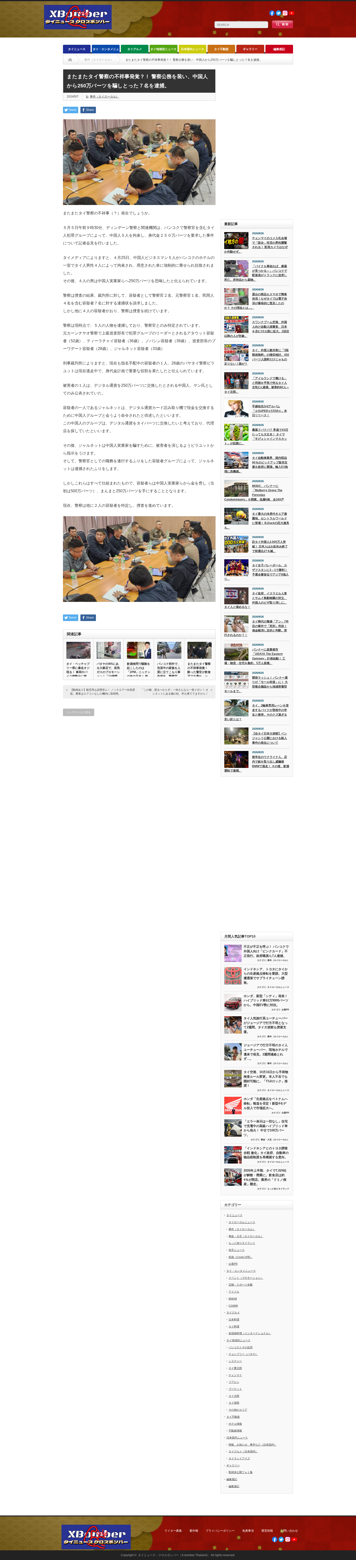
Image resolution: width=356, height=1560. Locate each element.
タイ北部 (234, 1395)
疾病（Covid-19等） (241, 1257)
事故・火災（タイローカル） (275, 1139)
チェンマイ (235, 1375)
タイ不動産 (221, 49)
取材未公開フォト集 (241, 1472)
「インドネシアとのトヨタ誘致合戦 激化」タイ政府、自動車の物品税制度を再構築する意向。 (266, 1152)
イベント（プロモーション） (246, 1277)
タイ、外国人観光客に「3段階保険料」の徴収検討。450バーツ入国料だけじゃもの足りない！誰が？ (256, 356)
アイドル (234, 1291)
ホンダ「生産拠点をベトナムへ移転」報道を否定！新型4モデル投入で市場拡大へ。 (266, 1103)
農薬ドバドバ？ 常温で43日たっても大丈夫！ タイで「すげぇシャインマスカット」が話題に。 (256, 436)
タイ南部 (234, 1402)
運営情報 (267, 1530)
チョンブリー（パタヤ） (243, 1354)
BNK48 (233, 1298)
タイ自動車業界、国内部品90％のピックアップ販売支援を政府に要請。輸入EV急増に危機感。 (256, 464)
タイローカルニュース (278, 987)
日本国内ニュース (192, 49)
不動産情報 (235, 1430)
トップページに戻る (79, 712)
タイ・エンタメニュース (106, 50)
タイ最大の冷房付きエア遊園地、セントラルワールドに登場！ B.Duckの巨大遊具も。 (256, 520)
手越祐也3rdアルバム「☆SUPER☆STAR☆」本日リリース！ (269, 411)
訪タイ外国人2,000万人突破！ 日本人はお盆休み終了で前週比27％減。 (270, 546)
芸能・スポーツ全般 (241, 1284)
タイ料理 (234, 1326)
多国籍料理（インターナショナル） (250, 1333)
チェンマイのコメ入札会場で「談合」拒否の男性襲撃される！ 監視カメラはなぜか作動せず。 (256, 244)
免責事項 (248, 1530)
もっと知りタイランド (278, 1189)
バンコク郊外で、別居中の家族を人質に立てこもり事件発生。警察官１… (168, 672)
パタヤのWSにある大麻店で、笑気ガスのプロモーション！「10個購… (108, 670)
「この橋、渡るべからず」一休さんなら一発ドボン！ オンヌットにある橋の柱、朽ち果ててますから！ (174, 691)
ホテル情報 (235, 1423)
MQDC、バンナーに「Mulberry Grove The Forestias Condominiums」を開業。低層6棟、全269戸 (254, 492)
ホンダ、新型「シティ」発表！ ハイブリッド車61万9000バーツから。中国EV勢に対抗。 (266, 1000)
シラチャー (235, 1361)
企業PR (285, 1009)
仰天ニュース (237, 1250)
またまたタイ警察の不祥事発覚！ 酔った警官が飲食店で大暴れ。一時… (199, 672)
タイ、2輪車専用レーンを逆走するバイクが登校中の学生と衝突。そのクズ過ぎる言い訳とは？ (256, 712)
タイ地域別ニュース (163, 49)
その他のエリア (238, 1409)
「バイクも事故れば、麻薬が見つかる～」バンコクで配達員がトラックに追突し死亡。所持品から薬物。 (255, 273)
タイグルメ (134, 49)
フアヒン (234, 1381)
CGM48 (233, 1305)
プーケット (235, 1388)
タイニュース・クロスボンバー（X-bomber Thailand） (174, 1555)
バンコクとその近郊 (241, 1347)
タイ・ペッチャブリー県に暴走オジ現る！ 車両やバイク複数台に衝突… (78, 672)
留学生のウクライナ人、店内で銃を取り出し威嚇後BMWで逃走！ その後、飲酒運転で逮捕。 (256, 763)
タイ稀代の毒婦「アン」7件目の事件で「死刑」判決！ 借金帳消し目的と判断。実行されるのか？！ (256, 628)
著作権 (193, 1530)
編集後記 (279, 49)
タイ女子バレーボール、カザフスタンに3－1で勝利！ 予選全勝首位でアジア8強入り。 (256, 572)
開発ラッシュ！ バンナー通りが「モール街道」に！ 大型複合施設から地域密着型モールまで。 (256, 684)
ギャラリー (250, 49)
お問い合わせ (289, 1530)
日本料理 (234, 1319)
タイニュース (76, 49)
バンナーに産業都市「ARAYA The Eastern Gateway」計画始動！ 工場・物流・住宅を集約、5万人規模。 (254, 656)
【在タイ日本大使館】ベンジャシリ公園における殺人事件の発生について (269, 738)
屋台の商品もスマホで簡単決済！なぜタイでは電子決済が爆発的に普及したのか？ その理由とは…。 (255, 301)
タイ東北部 (235, 1368)
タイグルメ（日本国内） (243, 1451)
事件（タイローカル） (104, 96)
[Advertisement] (256, 141)
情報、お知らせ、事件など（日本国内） (253, 1444)
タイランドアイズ (239, 1458)
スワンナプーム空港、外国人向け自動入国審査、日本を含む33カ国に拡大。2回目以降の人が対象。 (256, 328)
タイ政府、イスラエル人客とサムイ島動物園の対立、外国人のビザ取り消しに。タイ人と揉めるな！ (255, 600)
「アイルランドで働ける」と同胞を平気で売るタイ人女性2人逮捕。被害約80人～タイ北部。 (256, 385)
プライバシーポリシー (220, 1530)
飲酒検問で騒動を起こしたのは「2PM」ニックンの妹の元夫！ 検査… (138, 672)
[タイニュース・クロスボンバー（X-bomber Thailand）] (78, 27)
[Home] (70, 60)
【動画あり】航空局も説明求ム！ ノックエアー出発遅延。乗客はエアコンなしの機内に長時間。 (102, 691)
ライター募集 (173, 1530)
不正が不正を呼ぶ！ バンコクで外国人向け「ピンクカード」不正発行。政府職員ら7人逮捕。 (266, 951)
